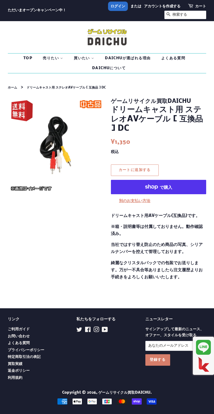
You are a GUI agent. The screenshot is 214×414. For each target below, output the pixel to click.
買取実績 (15, 364)
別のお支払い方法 (134, 201)
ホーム (12, 87)
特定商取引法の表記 (24, 357)
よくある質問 (173, 58)
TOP (27, 58)
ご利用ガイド (19, 329)
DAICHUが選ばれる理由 (128, 58)
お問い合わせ (19, 336)
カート (200, 6)
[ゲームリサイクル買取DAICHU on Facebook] (88, 331)
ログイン (118, 6)
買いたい (82, 58)
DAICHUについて (109, 68)
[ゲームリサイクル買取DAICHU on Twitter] (79, 331)
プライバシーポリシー (26, 350)
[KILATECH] (203, 364)
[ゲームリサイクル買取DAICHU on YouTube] (105, 331)
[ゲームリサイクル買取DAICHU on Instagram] (96, 331)
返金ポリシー (19, 371)
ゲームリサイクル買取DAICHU (124, 393)
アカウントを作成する (162, 6)
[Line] (203, 347)
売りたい (51, 58)
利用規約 (15, 378)
